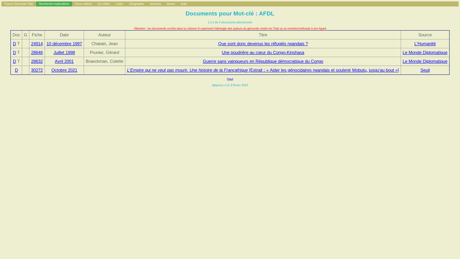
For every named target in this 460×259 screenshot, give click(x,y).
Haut (230, 79)
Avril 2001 (64, 61)
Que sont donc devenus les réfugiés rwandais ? (263, 43)
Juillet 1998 (64, 52)
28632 (37, 61)
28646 (37, 52)
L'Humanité (425, 43)
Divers (171, 3)
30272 (37, 70)
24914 (37, 43)
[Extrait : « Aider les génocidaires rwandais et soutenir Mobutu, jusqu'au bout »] (263, 70)
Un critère (104, 3)
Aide (184, 3)
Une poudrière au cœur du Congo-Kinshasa (263, 52)
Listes (119, 3)
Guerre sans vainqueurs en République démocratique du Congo (263, 61)
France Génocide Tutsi (18, 3)
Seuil (425, 70)
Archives (155, 3)
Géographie (136, 3)
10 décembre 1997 (64, 43)
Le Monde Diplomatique (425, 52)
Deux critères (83, 3)
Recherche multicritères (54, 3)
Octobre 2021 (64, 70)
